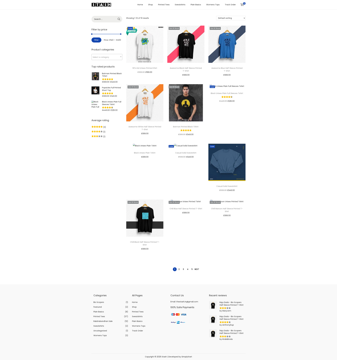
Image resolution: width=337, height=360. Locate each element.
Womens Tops (100, 335)
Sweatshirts (98, 326)
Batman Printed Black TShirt (186, 126)
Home (135, 302)
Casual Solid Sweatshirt (185, 152)
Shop (134, 307)
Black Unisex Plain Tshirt (144, 152)
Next (197, 269)
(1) (104, 132)
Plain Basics (98, 311)
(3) (104, 127)
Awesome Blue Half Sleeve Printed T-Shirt (226, 69)
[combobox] (106, 57)
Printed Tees (99, 316)
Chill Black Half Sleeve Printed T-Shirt (145, 243)
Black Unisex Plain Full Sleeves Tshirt (227, 93)
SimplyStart (187, 356)
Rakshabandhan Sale (103, 321)
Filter (96, 40)
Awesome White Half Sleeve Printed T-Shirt (144, 128)
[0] (242, 4)
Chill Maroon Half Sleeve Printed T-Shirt (227, 210)
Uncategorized (100, 330)
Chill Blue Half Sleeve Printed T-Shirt (186, 208)
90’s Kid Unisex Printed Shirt (144, 68)
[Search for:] (106, 19)
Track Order (137, 330)
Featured (97, 307)
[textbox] (107, 57)
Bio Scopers (98, 302)
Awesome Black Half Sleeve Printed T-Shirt (186, 69)
